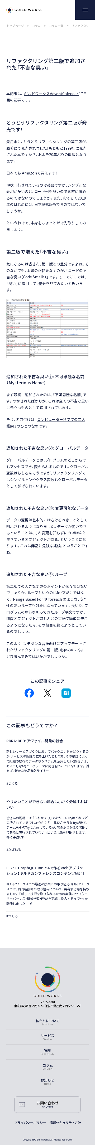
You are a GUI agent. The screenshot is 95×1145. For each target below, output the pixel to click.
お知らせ (47, 1080)
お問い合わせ (47, 1102)
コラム (47, 1065)
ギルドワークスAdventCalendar (51, 93)
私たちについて (48, 1020)
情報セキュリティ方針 (65, 1122)
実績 (47, 1050)
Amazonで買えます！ (39, 173)
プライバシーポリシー (30, 1122)
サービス (47, 1035)
